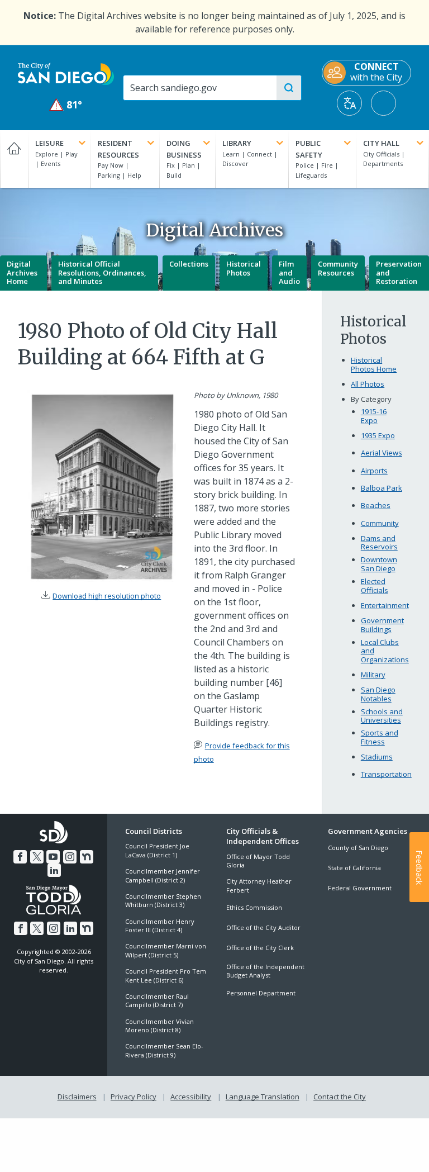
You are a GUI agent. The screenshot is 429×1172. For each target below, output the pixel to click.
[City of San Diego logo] (66, 73)
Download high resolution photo (107, 596)
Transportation (386, 774)
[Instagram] (70, 856)
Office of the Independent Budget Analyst (265, 970)
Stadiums (377, 757)
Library (236, 143)
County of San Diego (358, 847)
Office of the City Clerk (260, 947)
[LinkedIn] (54, 870)
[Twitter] (37, 856)
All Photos (367, 384)
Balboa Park (381, 488)
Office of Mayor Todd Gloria (258, 860)
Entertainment (385, 605)
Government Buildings (382, 625)
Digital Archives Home (22, 272)
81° (66, 105)
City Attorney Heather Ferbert (259, 885)
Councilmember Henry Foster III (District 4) (159, 925)
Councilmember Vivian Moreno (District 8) (159, 1025)
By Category (371, 399)
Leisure (49, 143)
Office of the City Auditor (263, 927)
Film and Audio (289, 272)
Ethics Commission (254, 907)
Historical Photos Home (374, 364)
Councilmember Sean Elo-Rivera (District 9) (164, 1050)
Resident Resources (118, 149)
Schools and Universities (382, 716)
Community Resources (338, 268)
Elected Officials (374, 586)
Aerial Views (381, 453)
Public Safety (308, 149)
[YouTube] (53, 856)
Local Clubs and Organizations (385, 651)
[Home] (14, 159)
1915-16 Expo (374, 416)
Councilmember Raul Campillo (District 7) (157, 1000)
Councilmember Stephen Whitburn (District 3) (163, 900)
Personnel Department (260, 993)
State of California (354, 867)
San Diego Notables (378, 694)
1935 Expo (378, 435)
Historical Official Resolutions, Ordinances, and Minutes (102, 272)
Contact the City (339, 1097)
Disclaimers (77, 1097)
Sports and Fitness (379, 737)
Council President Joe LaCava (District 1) (157, 850)
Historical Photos (243, 268)
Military (373, 675)
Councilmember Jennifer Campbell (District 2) (162, 875)
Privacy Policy (133, 1097)
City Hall (381, 143)
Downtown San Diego (379, 564)
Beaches (375, 505)
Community (380, 523)
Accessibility (190, 1097)
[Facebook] (20, 856)
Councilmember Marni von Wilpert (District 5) (165, 950)
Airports (374, 471)
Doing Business (184, 149)
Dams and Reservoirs (379, 543)
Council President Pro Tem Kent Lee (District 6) (165, 975)
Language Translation (262, 1097)
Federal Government (360, 888)
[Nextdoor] (86, 856)
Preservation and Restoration (399, 272)
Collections (188, 264)
